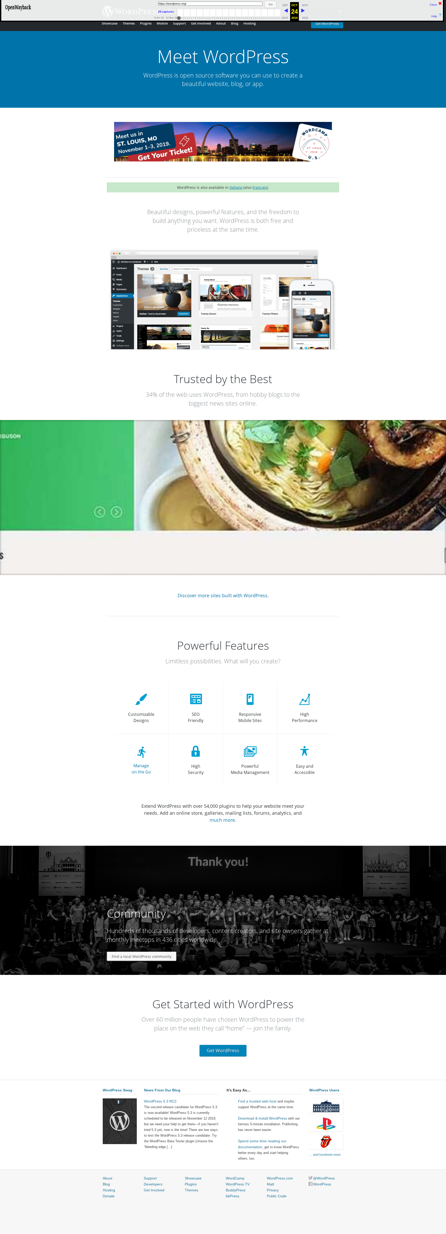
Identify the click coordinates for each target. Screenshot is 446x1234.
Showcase (109, 23)
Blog (234, 23)
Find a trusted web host (257, 1101)
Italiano (235, 187)
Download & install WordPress (262, 1118)
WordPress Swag (117, 1090)
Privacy (273, 1190)
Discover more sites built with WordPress (222, 595)
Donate (109, 1196)
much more (222, 820)
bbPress (232, 1196)
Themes (129, 23)
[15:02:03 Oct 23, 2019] (286, 11)
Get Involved (201, 23)
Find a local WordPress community (141, 956)
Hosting (249, 23)
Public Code (276, 1196)
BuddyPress (235, 1190)
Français (259, 187)
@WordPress (324, 1178)
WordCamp (235, 1178)
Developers (153, 1184)
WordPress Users (324, 1090)
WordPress (322, 1184)
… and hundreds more (325, 1154)
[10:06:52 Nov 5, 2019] (303, 11)
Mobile (162, 23)
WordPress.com (280, 1178)
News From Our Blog (162, 1090)
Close (433, 4)
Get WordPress (327, 23)
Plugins (146, 23)
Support (179, 23)
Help (434, 16)
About (221, 23)
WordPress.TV (238, 1184)
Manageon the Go (141, 769)
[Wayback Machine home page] (18, 11)
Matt (270, 1184)
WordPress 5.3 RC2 (160, 1101)
